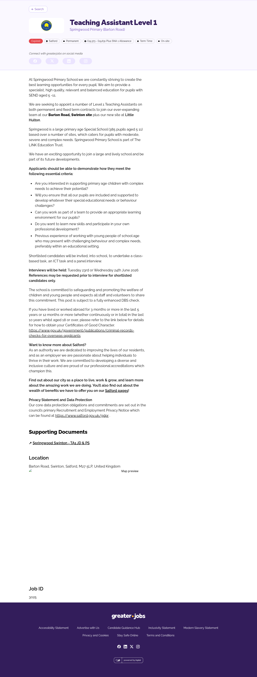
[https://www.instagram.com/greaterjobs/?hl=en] (85, 61)
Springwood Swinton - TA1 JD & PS (61, 443)
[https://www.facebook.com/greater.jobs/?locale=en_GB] (35, 61)
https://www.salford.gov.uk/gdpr (82, 415)
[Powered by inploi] (128, 660)
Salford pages (116, 391)
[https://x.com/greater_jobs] (52, 61)
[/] (128, 616)
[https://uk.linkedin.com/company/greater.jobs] (69, 61)
